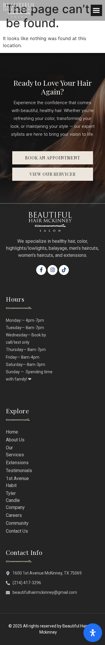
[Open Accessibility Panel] (92, 632)
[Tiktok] (64, 270)
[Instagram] (52, 270)
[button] (96, 10)
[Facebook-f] (41, 270)
